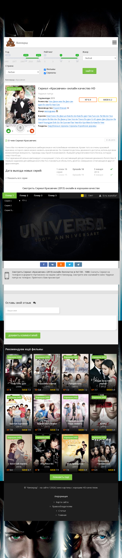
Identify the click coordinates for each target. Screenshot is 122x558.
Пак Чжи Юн (76, 122)
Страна (9, 65)
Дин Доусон (107, 119)
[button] (16, 178)
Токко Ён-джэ (84, 119)
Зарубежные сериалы (58, 126)
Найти (89, 71)
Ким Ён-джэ (82, 116)
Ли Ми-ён (104, 116)
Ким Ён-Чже (98, 122)
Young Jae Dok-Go (51, 122)
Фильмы (50, 69)
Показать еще (61, 477)
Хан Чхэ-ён (73, 119)
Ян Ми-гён (52, 119)
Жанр (85, 51)
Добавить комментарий (22, 335)
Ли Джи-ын (61, 116)
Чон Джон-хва (55, 101)
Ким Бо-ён (71, 116)
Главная (62, 515)
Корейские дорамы (87, 126)
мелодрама (49, 111)
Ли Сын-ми (65, 122)
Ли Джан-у (62, 119)
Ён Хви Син (55, 104)
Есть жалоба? (110, 195)
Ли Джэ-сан (67, 101)
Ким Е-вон (51, 116)
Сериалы (51, 72)
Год (7, 51)
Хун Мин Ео (87, 122)
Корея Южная (59, 108)
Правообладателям (62, 506)
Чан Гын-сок (93, 116)
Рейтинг (48, 51)
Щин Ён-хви (43, 104)
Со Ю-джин (96, 119)
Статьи (62, 510)
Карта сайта (62, 502)
